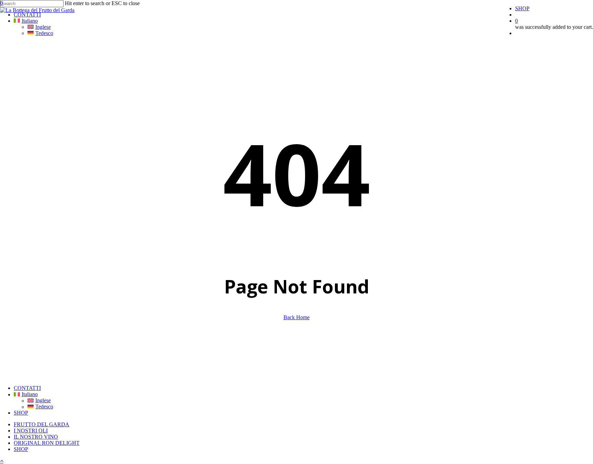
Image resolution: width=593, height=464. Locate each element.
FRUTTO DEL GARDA (41, 424)
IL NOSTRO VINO (36, 437)
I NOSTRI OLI (31, 430)
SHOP (21, 413)
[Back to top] (1, 461)
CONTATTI (27, 388)
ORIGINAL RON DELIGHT (47, 443)
